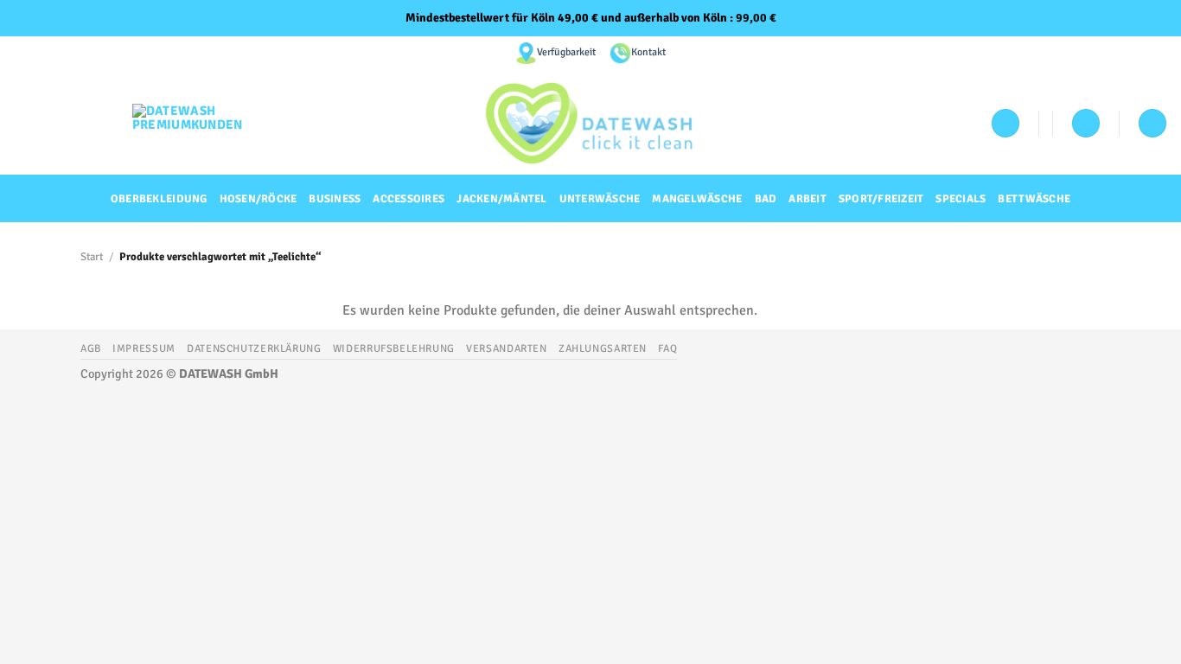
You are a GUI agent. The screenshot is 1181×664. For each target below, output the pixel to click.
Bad (766, 199)
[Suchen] (1152, 123)
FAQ (667, 348)
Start (91, 257)
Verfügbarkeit (566, 52)
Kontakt (648, 52)
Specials (960, 199)
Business (335, 199)
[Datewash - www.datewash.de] (591, 123)
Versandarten (506, 348)
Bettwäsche (1034, 199)
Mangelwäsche (697, 199)
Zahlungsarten (603, 348)
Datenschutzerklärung (254, 348)
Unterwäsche (600, 199)
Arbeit (807, 199)
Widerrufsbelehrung (394, 348)
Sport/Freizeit (881, 199)
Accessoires (408, 199)
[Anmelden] (1005, 123)
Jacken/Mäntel (501, 199)
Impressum (144, 348)
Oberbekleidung (159, 199)
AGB (90, 348)
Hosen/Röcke (258, 199)
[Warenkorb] (1086, 123)
